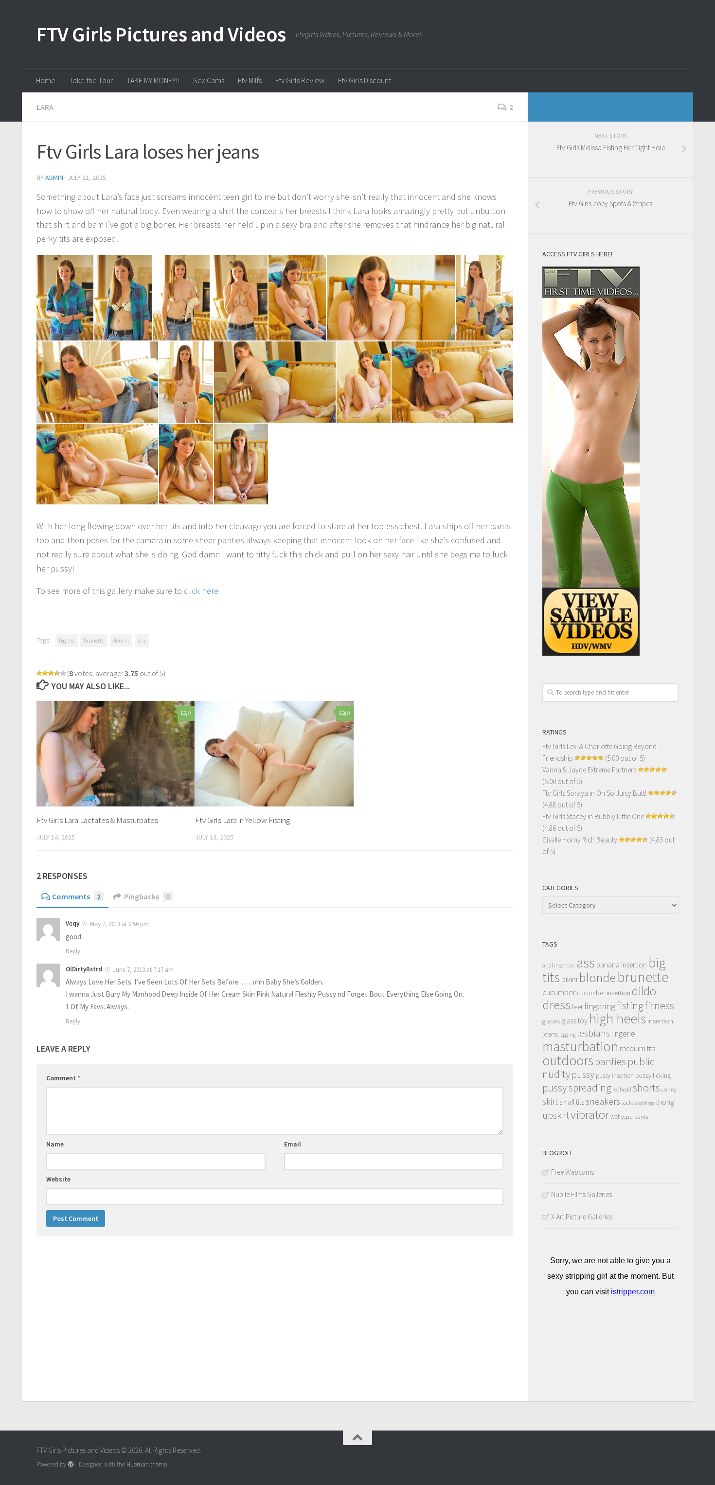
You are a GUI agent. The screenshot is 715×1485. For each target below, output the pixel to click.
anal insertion (558, 965)
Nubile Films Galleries (581, 1194)
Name (55, 1144)
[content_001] (64, 297)
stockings (645, 1103)
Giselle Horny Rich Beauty (579, 839)
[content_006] (391, 297)
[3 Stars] (51, 673)
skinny (669, 1089)
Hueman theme (146, 1464)
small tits (571, 1102)
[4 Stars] (57, 673)
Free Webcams (572, 1172)
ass (585, 962)
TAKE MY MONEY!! (152, 80)
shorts (646, 1087)
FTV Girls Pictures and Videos (161, 34)
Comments (76, 896)
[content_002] (122, 297)
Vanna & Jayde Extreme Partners (589, 769)
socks (628, 1102)
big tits (66, 640)
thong (665, 1102)
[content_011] (364, 382)
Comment (63, 1077)
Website (58, 1179)
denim (121, 640)
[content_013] (97, 464)
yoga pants (634, 1116)
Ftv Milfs (250, 80)
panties (610, 1061)
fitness (659, 1005)
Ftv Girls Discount (364, 80)
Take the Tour (91, 80)
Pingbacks (147, 896)
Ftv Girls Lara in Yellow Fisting (242, 820)
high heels (617, 1018)
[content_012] (452, 382)
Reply (73, 951)
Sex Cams (208, 80)
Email (292, 1144)
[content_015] (241, 464)
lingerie (623, 1033)
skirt (550, 1101)
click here (201, 590)
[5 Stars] (63, 673)
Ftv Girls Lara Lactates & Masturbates (97, 820)
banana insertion (621, 964)
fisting (630, 1005)
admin (54, 177)
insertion (660, 1020)
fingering (599, 1006)
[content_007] (484, 297)
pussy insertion (615, 1076)
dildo (644, 991)
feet (577, 1007)
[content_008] (97, 382)
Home (45, 80)
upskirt (555, 1115)
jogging (567, 1034)
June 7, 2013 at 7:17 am (143, 970)
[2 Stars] (45, 673)
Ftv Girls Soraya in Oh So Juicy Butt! (594, 793)
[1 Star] (39, 673)
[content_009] (186, 382)
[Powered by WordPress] (71, 1464)
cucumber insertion (603, 993)
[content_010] (275, 382)
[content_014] (186, 464)
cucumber (558, 992)
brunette (94, 640)
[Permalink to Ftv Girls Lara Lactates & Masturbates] (115, 753)
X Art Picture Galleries (581, 1216)
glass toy (574, 1020)
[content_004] (239, 297)
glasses (551, 1021)
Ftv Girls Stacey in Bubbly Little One (593, 816)
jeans (550, 1033)
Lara (45, 107)
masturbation (580, 1046)
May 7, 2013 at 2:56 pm (119, 924)
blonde (597, 977)
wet (615, 1116)
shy (142, 640)
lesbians (593, 1033)
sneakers (603, 1101)
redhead (621, 1089)
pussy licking (653, 1075)
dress (556, 1005)
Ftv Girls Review (299, 80)
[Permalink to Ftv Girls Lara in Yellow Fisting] (274, 753)
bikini (569, 979)
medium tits (637, 1048)
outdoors (567, 1060)
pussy (583, 1074)
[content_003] (181, 297)
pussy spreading (576, 1087)
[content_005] (296, 297)
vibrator (590, 1114)
